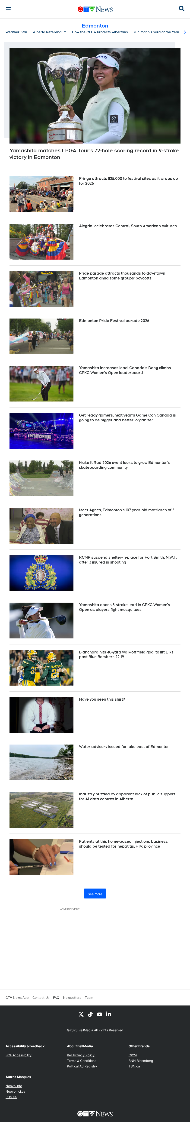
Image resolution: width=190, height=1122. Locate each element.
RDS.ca (11, 1097)
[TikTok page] (90, 1014)
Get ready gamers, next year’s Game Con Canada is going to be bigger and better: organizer (127, 417)
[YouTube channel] (99, 1014)
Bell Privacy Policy (81, 1055)
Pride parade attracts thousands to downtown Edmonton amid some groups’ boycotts (122, 275)
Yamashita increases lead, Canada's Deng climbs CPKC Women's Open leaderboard (125, 370)
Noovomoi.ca (15, 1091)
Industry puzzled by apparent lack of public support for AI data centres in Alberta (127, 796)
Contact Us (40, 997)
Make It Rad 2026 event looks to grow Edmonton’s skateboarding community (124, 465)
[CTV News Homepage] (95, 9)
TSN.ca (134, 1066)
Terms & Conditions (81, 1061)
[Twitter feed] (81, 1014)
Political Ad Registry (82, 1066)
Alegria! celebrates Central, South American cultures (128, 226)
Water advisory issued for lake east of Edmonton (124, 747)
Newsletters (72, 997)
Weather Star (16, 32)
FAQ (56, 997)
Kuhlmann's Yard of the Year (156, 32)
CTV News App (17, 997)
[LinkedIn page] (109, 1014)
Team (89, 997)
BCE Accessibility (19, 1055)
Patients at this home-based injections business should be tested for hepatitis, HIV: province (123, 844)
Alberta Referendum (49, 32)
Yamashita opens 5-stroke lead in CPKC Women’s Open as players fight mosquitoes (124, 607)
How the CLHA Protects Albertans (100, 32)
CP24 (133, 1055)
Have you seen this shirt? (102, 699)
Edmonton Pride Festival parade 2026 (114, 321)
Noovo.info (14, 1086)
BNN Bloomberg (141, 1061)
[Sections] (8, 9)
